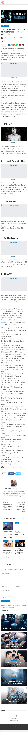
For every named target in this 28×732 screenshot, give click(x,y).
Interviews (14, 624)
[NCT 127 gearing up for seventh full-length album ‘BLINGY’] (20, 543)
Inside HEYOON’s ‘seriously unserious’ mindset (14, 700)
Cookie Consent (14, 720)
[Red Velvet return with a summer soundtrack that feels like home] (8, 543)
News (7, 25)
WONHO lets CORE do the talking (14, 628)
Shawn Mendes (17, 467)
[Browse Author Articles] (14, 483)
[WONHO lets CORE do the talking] (14, 622)
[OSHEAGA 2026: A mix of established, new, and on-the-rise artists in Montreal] (8, 526)
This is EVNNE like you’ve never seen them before (14, 664)
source (14, 464)
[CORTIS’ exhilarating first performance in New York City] (20, 526)
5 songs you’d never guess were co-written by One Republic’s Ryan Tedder (20, 508)
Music (3, 25)
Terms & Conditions (14, 716)
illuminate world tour (8, 467)
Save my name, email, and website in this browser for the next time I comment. (14, 596)
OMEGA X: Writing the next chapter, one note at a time (14, 645)
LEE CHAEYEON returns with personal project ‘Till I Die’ (14, 682)
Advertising (14, 715)
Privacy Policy (14, 718)
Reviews (5, 523)
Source (15, 77)
